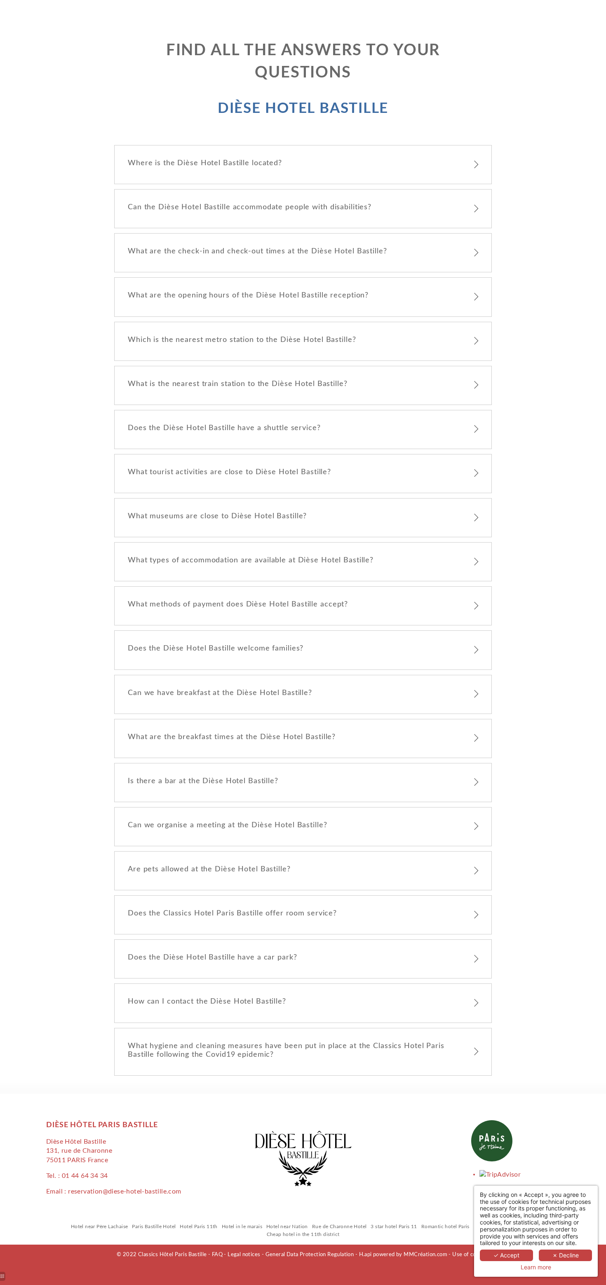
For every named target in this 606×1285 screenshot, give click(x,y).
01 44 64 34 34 (85, 1176)
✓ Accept (506, 1255)
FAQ (217, 1254)
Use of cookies (470, 1254)
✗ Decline (565, 1255)
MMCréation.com (425, 1254)
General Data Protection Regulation (309, 1254)
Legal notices (244, 1254)
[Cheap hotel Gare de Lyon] (500, 1174)
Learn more (536, 1267)
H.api (365, 1254)
